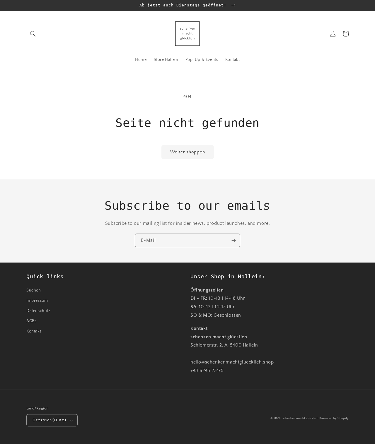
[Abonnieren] (233, 240)
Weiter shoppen (187, 152)
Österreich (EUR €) (49, 420)
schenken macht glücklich (300, 418)
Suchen (33, 290)
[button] (32, 33)
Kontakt (33, 331)
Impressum (37, 300)
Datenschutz (38, 310)
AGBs (31, 321)
